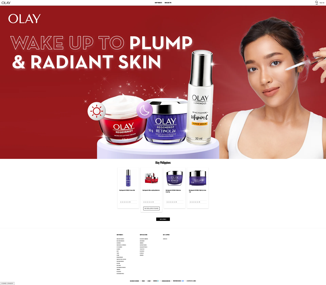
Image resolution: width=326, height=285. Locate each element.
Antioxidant (142, 241)
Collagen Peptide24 (143, 247)
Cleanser (118, 249)
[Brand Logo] (6, 3)
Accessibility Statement (134, 281)
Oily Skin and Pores (120, 273)
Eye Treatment (119, 247)
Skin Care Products (120, 239)
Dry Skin (118, 263)
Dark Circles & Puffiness (121, 245)
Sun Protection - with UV (121, 259)
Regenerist (119, 271)
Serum (118, 255)
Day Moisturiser (120, 257)
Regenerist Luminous (144, 239)
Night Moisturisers (120, 241)
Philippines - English (322, 2)
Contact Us (165, 239)
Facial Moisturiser (120, 261)
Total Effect (142, 249)
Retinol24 (142, 253)
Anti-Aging (119, 265)
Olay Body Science (143, 245)
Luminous (118, 269)
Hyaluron (141, 255)
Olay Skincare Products (121, 267)
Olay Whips (119, 243)
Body (118, 251)
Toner (118, 253)
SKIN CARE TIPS (168, 3)
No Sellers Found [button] (151, 208)
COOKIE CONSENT (7, 283)
